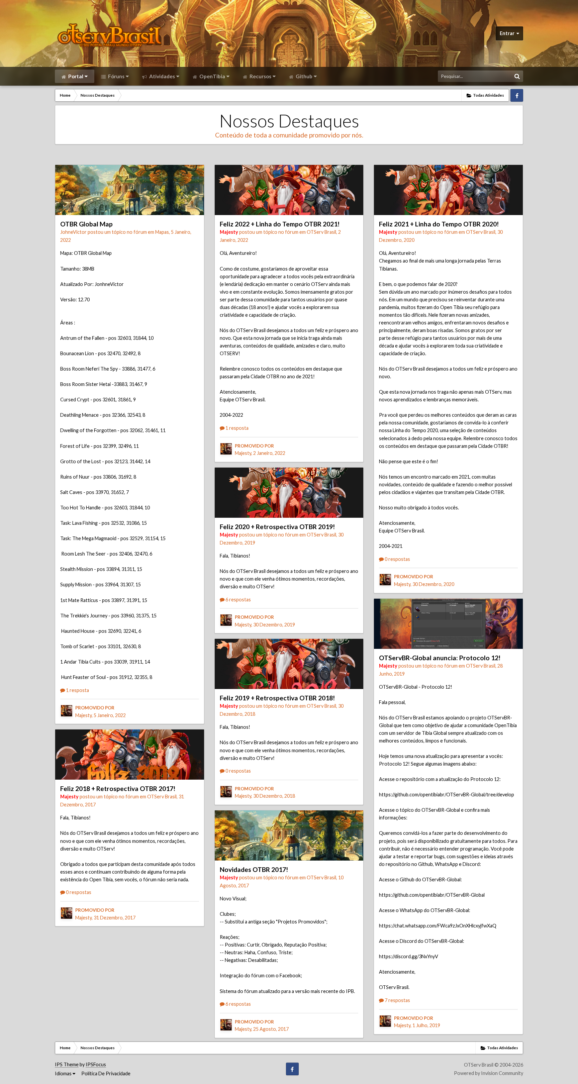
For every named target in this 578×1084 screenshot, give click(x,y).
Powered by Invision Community (488, 1073)
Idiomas (64, 1073)
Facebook (516, 95)
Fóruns (115, 76)
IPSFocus (96, 1064)
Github (303, 76)
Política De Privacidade (105, 1073)
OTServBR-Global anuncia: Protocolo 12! (439, 658)
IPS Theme (67, 1064)
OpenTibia (211, 76)
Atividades (161, 76)
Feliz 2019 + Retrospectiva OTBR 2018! (277, 698)
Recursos (260, 76)
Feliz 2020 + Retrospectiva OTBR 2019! (277, 526)
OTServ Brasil (162, 796)
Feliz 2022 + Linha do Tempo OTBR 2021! (280, 224)
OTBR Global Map (86, 224)
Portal (75, 76)
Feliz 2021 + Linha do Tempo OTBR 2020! (439, 224)
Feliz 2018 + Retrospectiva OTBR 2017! (117, 788)
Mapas (162, 232)
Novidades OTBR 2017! (254, 869)
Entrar (508, 33)
